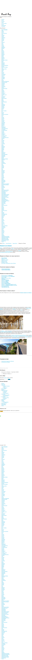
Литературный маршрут (6, 268)
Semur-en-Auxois (4, 210)
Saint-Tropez (4, 203)
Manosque (3, 146)
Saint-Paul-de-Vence (5, 199)
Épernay (3, 106)
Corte (2, 95)
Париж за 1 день (4, 258)
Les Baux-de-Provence (5, 137)
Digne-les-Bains (4, 98)
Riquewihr (3, 599)
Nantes (3, 161)
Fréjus (3, 115)
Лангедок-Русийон (6, 394)
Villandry (3, 235)
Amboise (3, 452)
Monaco (3, 151)
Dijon (2, 99)
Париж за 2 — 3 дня (5, 259)
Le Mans (3, 134)
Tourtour (3, 222)
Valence (3, 228)
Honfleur (3, 124)
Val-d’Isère (3, 226)
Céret (2, 79)
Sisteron (3, 212)
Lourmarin (3, 143)
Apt (2, 41)
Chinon (3, 87)
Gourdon (3, 118)
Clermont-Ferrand (4, 88)
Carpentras (3, 75)
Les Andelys (3, 136)
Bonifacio (3, 62)
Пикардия (4, 398)
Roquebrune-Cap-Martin (5, 183)
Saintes (3, 189)
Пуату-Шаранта (5, 393)
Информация (4, 25)
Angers (3, 36)
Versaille (3, 232)
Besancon (3, 58)
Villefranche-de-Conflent (5, 236)
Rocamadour (4, 181)
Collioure (3, 91)
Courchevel (3, 96)
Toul (2, 218)
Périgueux (3, 170)
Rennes (3, 179)
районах (12, 248)
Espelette (3, 107)
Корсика (3, 389)
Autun (3, 44)
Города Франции (8, 243)
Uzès (2, 224)
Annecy (3, 38)
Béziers (3, 59)
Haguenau (3, 123)
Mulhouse (3, 159)
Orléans (3, 167)
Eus (2, 109)
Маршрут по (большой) (9, 285)
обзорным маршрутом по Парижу (26, 292)
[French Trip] (6, 15)
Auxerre (3, 45)
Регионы (3, 21)
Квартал (4, 277)
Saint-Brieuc (3, 191)
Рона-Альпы (4, 403)
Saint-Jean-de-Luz (4, 196)
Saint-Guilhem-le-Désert (5, 194)
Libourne (3, 138)
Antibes (3, 40)
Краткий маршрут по (7, 275)
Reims (3, 178)
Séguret (3, 208)
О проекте (3, 26)
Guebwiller (3, 122)
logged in (5, 377)
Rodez (3, 182)
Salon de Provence (4, 205)
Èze (2, 111)
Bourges (3, 66)
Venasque (3, 648)
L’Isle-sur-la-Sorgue (5, 128)
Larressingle (3, 133)
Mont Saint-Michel (4, 154)
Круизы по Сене (4, 261)
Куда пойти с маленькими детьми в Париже (9, 263)
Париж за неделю (4, 260)
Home (4, 243)
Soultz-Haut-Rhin (4, 214)
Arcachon (3, 42)
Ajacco (3, 32)
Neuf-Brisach (4, 163)
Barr (2, 49)
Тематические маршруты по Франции (8, 361)
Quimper (3, 177)
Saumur (3, 207)
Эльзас (4, 386)
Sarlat (2, 623)
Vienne (3, 234)
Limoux (3, 558)
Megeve (3, 148)
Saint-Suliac (3, 202)
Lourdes (3, 142)
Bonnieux (3, 63)
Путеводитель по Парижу (6, 362)
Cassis (3, 493)
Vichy (2, 233)
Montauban (3, 155)
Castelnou (3, 77)
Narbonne (3, 162)
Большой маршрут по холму (8, 276)
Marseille (3, 147)
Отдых (3, 24)
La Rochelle (3, 129)
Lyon (2, 144)
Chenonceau (3, 86)
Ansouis (3, 39)
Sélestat (3, 209)
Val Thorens (3, 227)
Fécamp (3, 112)
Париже (19, 250)
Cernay (3, 80)
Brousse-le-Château (5, 67)
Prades (3, 175)
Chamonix (3, 501)
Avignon (3, 46)
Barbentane (3, 47)
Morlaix (3, 157)
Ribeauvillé (3, 180)
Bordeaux (3, 64)
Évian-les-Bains (4, 110)
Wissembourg (4, 240)
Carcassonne (3, 74)
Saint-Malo (3, 615)
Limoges (3, 140)
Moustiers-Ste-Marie (5, 158)
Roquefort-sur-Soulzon (5, 184)
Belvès (3, 56)
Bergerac (3, 57)
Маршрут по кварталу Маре (6, 278)
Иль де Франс (4, 388)
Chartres (3, 84)
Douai (3, 103)
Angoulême (3, 37)
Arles (2, 460)
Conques (3, 93)
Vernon (3, 231)
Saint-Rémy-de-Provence (5, 200)
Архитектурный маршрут (6, 269)
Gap (2, 116)
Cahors (3, 69)
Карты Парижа (4, 257)
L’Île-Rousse (4, 127)
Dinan (3, 517)
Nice (2, 164)
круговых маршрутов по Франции (6, 331)
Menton (3, 566)
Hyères (3, 125)
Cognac (3, 90)
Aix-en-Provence (4, 33)
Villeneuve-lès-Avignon (5, 239)
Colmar (3, 509)
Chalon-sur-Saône (4, 82)
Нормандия (3, 399)
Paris (2, 169)
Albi (2, 34)
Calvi (2, 71)
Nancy (3, 160)
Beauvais (3, 53)
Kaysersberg (3, 126)
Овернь (3, 400)
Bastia (3, 50)
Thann (3, 216)
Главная (3, 19)
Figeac (3, 113)
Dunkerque (3, 104)
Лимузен (4, 392)
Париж (1, 247)
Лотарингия (5, 387)
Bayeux (3, 468)
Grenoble (3, 120)
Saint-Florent (4, 193)
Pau (2, 168)
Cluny (3, 89)
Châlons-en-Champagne (5, 81)
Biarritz (3, 60)
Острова (5, 286)
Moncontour (3, 152)
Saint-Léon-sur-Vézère (5, 197)
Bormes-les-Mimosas (5, 65)
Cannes (3, 73)
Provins (3, 176)
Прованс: (3, 401)
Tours (2, 221)
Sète (2, 211)
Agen (2, 30)
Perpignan (3, 172)
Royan (3, 188)
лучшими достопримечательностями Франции (18, 335)
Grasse (3, 119)
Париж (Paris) (15, 243)
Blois (2, 61)
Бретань (3, 383)
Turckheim (3, 223)
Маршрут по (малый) (9, 284)
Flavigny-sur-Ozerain (5, 114)
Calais (3, 70)
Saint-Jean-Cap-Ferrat (5, 195)
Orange (3, 166)
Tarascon (3, 215)
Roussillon (3, 187)
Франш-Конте (4, 404)
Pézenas (3, 173)
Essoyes (3, 108)
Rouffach (3, 186)
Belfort (3, 55)
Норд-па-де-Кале (6, 397)
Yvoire (3, 241)
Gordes (3, 117)
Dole (2, 102)
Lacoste (3, 131)
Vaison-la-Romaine (4, 225)
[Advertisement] (16, 6)
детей (21, 309)
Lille (2, 139)
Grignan (3, 121)
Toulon (3, 219)
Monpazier (3, 153)
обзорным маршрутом (9, 251)
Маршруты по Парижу (6, 245)
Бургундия (3, 384)
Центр (3, 405)
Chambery (3, 83)
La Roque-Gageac (4, 130)
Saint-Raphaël (4, 201)
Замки (3, 22)
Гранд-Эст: (3, 385)
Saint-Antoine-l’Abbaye (5, 607)
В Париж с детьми (5, 262)
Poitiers (3, 174)
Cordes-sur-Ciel (4, 94)
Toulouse (3, 220)
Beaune (3, 52)
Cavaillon (3, 78)
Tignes (3, 217)
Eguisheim (3, 105)
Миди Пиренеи (5, 395)
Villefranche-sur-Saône (5, 656)
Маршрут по (5, 280)
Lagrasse (3, 132)
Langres (3, 550)
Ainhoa (3, 31)
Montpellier (3, 156)
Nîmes (3, 165)
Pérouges (3, 171)
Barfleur (3, 48)
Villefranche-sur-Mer (5, 238)
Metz (2, 150)
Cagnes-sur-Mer (4, 68)
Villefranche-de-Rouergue (6, 237)
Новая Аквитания (4, 390)
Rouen (3, 185)
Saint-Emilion (4, 192)
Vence (3, 229)
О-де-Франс (3, 396)
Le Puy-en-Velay (4, 135)
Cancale (3, 72)
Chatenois (3, 85)
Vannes (3, 230)
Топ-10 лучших (4, 23)
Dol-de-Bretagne (4, 101)
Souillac (3, 213)
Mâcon (3, 145)
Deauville (3, 97)
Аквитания (5, 391)
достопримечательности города (5, 252)
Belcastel (3, 54)
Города (3, 20)
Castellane (3, 76)
